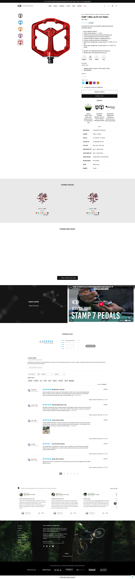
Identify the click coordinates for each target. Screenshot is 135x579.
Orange (98, 82)
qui (109, 51)
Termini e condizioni (22, 537)
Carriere (19, 530)
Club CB (68, 5)
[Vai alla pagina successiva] (77, 474)
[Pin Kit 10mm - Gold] (40, 213)
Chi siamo (20, 525)
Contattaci (20, 528)
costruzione (61, 380)
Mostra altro (71, 380)
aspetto (45, 380)
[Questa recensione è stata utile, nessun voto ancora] (103, 399)
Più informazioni (78, 395)
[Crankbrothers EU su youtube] (53, 546)
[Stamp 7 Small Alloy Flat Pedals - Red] (29, 262)
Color (84, 80)
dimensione (36, 380)
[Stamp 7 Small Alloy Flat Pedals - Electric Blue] (25, 262)
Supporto (79, 5)
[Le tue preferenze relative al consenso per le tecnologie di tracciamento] (132, 576)
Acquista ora (99, 95)
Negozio (55, 5)
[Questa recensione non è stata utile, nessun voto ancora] (106, 399)
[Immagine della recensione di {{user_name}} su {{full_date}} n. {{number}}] (46, 430)
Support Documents (34, 305)
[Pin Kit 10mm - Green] (42, 213)
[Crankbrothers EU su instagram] (47, 546)
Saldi (85, 5)
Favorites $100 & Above (90, 14)
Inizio (83, 14)
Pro (18, 532)
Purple (94, 82)
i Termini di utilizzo (58, 535)
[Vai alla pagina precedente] (57, 474)
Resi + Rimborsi (21, 535)
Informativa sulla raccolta (67, 577)
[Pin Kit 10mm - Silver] (46, 213)
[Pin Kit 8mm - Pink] (94, 213)
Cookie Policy (20, 542)
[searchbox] (32, 374)
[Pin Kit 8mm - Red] (87, 213)
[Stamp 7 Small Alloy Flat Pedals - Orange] (33, 262)
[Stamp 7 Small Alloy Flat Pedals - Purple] (31, 262)
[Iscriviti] (63, 542)
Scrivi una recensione (90, 346)
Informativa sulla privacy (23, 539)
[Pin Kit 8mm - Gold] (91, 213)
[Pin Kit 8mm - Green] (93, 213)
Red (90, 82)
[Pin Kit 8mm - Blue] (89, 213)
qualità (50, 380)
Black (87, 82)
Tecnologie (61, 5)
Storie (73, 5)
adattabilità (30, 380)
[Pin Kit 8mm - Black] (98, 213)
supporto (66, 380)
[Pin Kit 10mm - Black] (48, 213)
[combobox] (47, 374)
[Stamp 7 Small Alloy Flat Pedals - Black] (27, 262)
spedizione (55, 380)
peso (41, 380)
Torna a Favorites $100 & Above (68, 277)
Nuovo (50, 5)
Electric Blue (83, 82)
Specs (99, 126)
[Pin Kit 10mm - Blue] (38, 213)
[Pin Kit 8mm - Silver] (96, 213)
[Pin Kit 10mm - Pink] (44, 213)
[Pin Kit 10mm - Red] (36, 213)
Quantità (84, 73)
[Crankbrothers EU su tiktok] (50, 546)
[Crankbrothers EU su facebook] (44, 546)
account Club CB (87, 1)
